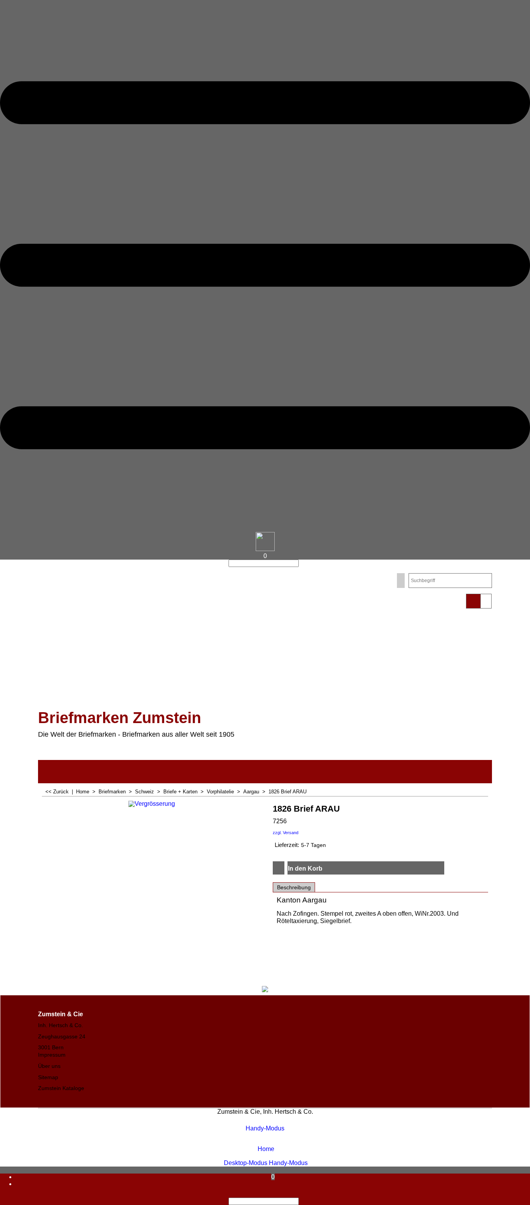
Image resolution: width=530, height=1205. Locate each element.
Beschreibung (294, 887)
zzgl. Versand (285, 832)
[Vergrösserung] (151, 814)
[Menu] (265, 528)
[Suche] (301, 563)
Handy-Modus (265, 1128)
